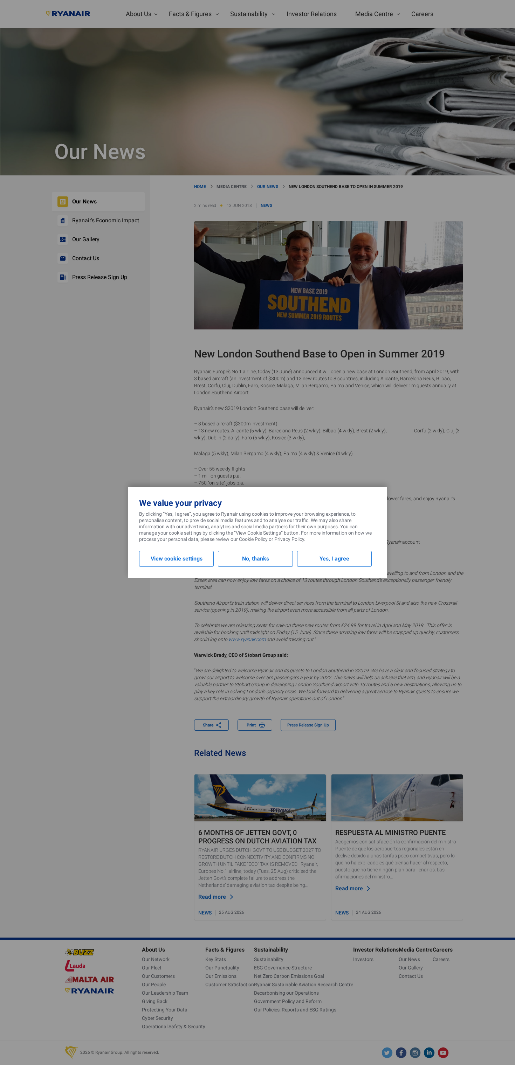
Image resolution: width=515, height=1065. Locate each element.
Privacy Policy (289, 539)
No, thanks (255, 558)
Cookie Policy (253, 539)
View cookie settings (176, 558)
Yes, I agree (334, 558)
